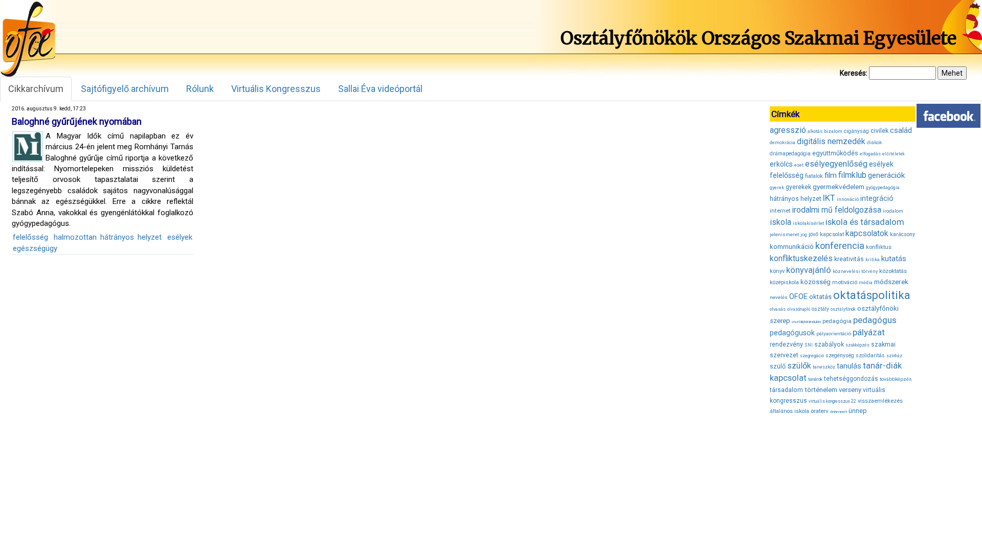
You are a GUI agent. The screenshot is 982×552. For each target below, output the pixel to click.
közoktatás (893, 270)
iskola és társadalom (864, 222)
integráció (877, 198)
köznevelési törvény (855, 271)
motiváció (844, 282)
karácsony (902, 234)
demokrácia (782, 142)
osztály (820, 309)
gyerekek (798, 187)
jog (803, 234)
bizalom (833, 131)
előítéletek (893, 153)
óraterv (820, 411)
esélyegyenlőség (836, 164)
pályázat (869, 332)
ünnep (858, 411)
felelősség (30, 237)
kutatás (893, 258)
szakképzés (857, 345)
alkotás (815, 131)
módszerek (891, 282)
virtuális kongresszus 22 (832, 401)
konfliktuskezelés (801, 258)
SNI (809, 345)
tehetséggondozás (851, 378)
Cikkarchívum (35, 88)
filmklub (852, 175)
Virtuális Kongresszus (276, 88)
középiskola (784, 282)
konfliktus (878, 247)
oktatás (820, 297)
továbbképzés (896, 379)
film (830, 175)
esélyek (179, 237)
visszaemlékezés (880, 401)
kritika (872, 259)
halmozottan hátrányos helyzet (108, 237)
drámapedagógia (790, 153)
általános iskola (789, 411)
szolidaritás (870, 355)
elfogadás (870, 153)
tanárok (815, 379)
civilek (879, 130)
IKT (829, 198)
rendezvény (786, 344)
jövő (813, 234)
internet (780, 210)
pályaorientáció (833, 333)
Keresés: (853, 73)
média (866, 282)
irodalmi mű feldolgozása (836, 210)
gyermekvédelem (838, 186)
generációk (886, 175)
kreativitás (849, 259)
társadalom (786, 390)
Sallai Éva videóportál (380, 88)
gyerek (777, 187)
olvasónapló (798, 309)
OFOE (798, 296)
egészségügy (35, 248)
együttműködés (835, 153)
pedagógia (837, 321)
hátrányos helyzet (795, 198)
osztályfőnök (843, 309)
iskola (780, 222)
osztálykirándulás (806, 321)
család (901, 130)
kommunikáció (792, 246)
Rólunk (200, 88)
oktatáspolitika (871, 295)
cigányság (856, 131)
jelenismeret (784, 234)
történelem (821, 390)
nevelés (779, 297)
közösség (815, 282)
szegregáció (812, 355)
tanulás (849, 366)
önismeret (838, 411)
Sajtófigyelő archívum (125, 88)
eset (799, 165)
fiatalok (814, 176)
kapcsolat (832, 234)
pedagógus (875, 320)
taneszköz (824, 367)
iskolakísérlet (808, 223)
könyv (777, 271)
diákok (874, 142)
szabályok (829, 344)
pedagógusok (792, 333)
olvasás (778, 309)
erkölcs (781, 164)
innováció (848, 199)
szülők (799, 366)
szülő (778, 366)
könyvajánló (808, 270)
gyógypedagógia (883, 187)
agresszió (788, 130)
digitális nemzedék (831, 141)
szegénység (839, 355)
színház (894, 355)
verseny (850, 390)
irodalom (893, 211)
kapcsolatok (866, 233)
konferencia (839, 245)
